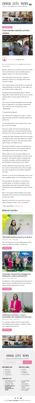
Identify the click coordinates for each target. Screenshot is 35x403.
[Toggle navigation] (30, 4)
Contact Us (8, 375)
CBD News (25, 384)
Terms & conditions (25, 372)
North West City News (26, 389)
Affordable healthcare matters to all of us (17, 237)
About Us (7, 369)
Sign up (27, 362)
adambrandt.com (18, 206)
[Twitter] (21, 398)
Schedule (8, 371)
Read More (7, 248)
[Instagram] (18, 398)
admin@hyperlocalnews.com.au (10, 381)
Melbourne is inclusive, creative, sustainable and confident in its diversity (17, 316)
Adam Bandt (11, 59)
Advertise (8, 373)
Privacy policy (26, 374)
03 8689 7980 (9, 384)
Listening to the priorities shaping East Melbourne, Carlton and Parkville (16, 275)
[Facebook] (15, 398)
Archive (24, 369)
